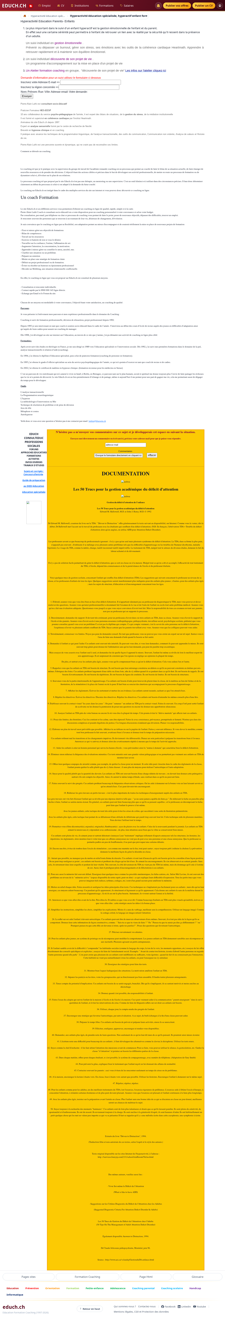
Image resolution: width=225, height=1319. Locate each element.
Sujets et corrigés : (34, 471)
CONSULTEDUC (33, 438)
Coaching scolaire (172, 1288)
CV (62, 5)
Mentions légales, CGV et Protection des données (141, 1311)
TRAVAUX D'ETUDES (34, 465)
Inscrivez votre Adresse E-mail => (40, 82)
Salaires (129, 5)
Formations (106, 5)
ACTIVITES (33, 458)
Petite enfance (95, 1288)
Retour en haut (91, 1308)
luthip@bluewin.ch (97, 421)
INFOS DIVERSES (33, 462)
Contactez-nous (147, 1306)
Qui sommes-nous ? (125, 1306)
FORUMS (33, 449)
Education (13, 1288)
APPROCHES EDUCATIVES (34, 452)
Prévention (32, 1288)
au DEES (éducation (34, 486)
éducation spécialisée (33, 492)
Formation (72, 1288)
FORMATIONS (34, 455)
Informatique (15, 1294)
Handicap (195, 1288)
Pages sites (29, 1277)
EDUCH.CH (17, 5)
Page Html (146, 1277)
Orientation (52, 1288)
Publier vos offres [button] (177, 5)
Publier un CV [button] (204, 5)
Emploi (46, 5)
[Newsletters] (158, 5)
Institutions (82, 5)
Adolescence (118, 1288)
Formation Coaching (87, 1277)
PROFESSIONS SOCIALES (34, 444)
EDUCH (33, 434)
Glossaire (197, 1277)
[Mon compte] (220, 5)
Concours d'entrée (33, 474)
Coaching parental (143, 1288)
